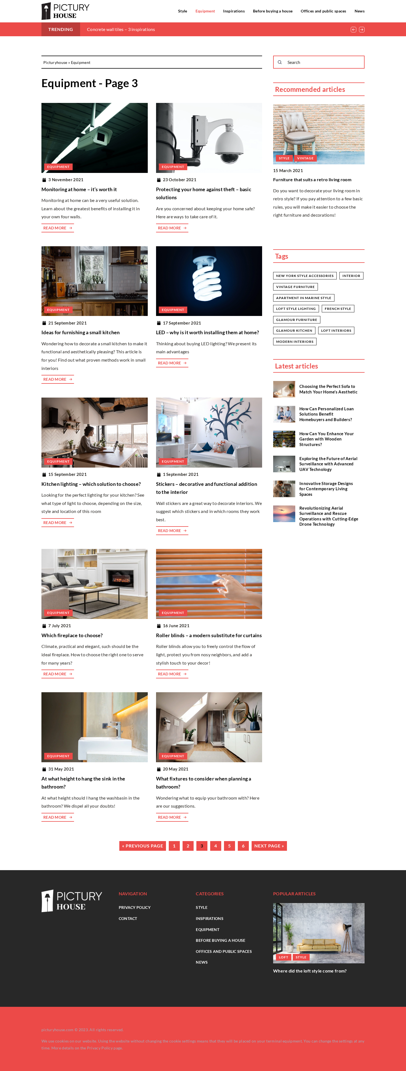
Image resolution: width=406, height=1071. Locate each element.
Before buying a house (272, 11)
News (360, 11)
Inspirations (234, 11)
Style (182, 11)
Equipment (205, 11)
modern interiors (294, 341)
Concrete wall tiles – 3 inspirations (121, 29)
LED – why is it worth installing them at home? (207, 332)
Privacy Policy (100, 1048)
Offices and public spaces (323, 11)
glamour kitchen (294, 330)
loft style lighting (296, 309)
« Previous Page (142, 845)
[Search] (279, 62)
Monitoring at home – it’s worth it (79, 189)
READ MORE (55, 227)
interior (351, 276)
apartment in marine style (303, 298)
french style (338, 309)
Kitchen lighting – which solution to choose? (91, 484)
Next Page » (269, 845)
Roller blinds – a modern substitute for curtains (209, 635)
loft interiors (336, 330)
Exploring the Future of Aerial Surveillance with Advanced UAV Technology (328, 463)
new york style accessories (305, 276)
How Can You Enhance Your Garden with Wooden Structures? (326, 439)
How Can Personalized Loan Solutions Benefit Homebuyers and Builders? (326, 414)
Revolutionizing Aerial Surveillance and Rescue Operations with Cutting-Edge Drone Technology (328, 516)
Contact (128, 918)
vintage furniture (295, 287)
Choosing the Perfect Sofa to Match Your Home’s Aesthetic (328, 389)
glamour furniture (296, 320)
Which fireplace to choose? (72, 635)
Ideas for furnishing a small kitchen (80, 332)
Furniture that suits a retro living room (312, 179)
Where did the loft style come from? (310, 970)
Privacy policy (135, 907)
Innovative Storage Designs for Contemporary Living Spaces (326, 488)
